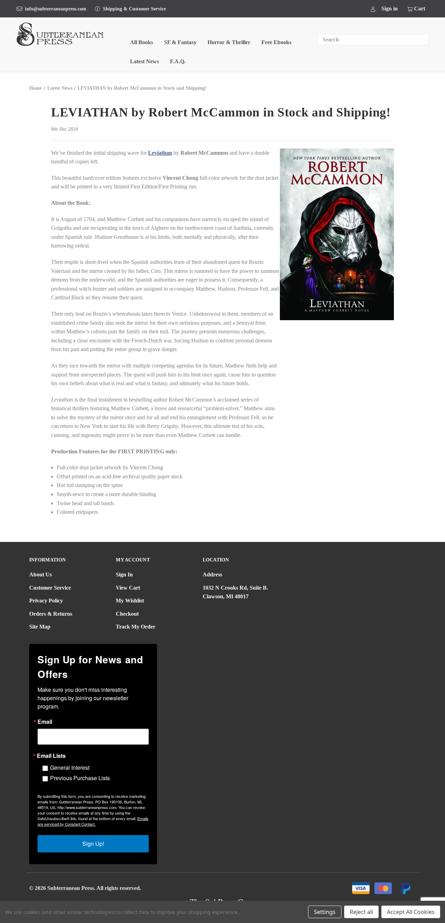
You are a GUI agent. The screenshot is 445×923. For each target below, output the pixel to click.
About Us (40, 574)
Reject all (361, 912)
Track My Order (135, 627)
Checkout (127, 614)
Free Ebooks (276, 42)
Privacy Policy (46, 601)
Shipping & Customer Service (134, 8)
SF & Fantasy (180, 42)
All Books (141, 42)
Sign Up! (93, 844)
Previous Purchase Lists (80, 778)
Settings (324, 912)
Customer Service (50, 588)
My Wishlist (130, 601)
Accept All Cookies (411, 912)
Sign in (389, 8)
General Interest (69, 767)
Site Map (39, 627)
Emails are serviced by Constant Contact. (93, 821)
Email (45, 721)
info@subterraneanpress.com (55, 8)
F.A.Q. (178, 61)
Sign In (124, 574)
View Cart (128, 588)
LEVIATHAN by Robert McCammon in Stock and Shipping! (221, 112)
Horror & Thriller (229, 42)
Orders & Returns (50, 614)
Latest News (144, 61)
